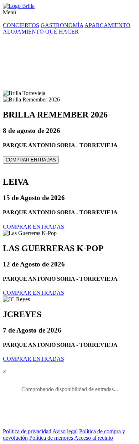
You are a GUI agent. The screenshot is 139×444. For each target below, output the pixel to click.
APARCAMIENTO (107, 25)
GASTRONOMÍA (62, 25)
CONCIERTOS (21, 25)
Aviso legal (65, 431)
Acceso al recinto (93, 438)
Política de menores (51, 438)
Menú (9, 12)
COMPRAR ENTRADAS (31, 160)
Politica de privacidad (27, 431)
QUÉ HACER (62, 32)
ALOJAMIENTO (23, 32)
